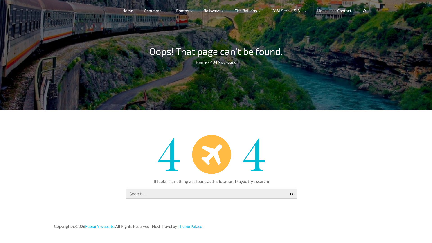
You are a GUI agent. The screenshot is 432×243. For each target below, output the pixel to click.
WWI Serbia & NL (287, 10)
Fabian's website (99, 226)
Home (127, 10)
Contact (344, 10)
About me (153, 10)
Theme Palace (190, 226)
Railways (212, 10)
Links (321, 10)
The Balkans (246, 10)
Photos (182, 10)
